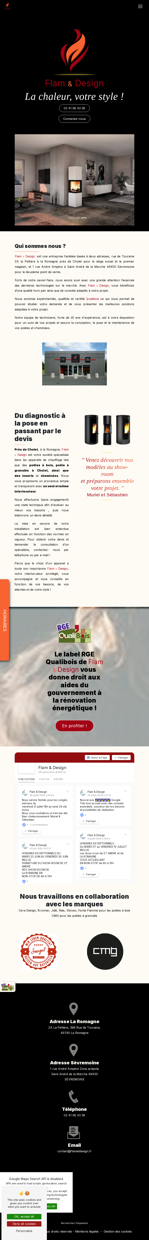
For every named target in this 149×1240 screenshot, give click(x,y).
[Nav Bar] (140, 6)
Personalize (24, 1231)
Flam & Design (52, 767)
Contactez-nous (74, 119)
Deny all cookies (24, 1224)
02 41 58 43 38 (74, 108)
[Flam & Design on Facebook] (26, 765)
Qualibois (92, 299)
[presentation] (136, 943)
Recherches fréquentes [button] (74, 1223)
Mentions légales (87, 1231)
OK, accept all (24, 1216)
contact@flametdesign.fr (74, 1151)
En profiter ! (74, 725)
